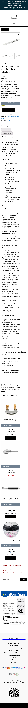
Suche (23, 579)
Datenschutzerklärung (14, 655)
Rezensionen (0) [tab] (7, 133)
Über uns (14, 660)
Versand (6, 80)
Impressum (14, 662)
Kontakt (14, 657)
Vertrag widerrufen (14, 638)
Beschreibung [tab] (6, 127)
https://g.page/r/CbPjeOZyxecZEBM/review (14, 682)
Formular (8, 367)
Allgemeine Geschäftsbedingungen (14, 652)
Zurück (5, 30)
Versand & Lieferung (14, 643)
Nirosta (14, 116)
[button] (18, 34)
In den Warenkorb (8, 110)
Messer (10, 116)
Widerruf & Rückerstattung (14, 648)
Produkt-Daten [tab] (6, 130)
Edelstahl (10, 120)
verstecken (14, 9)
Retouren (14, 641)
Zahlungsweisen (14, 645)
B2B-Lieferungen (14, 650)
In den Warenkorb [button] (10, 437)
